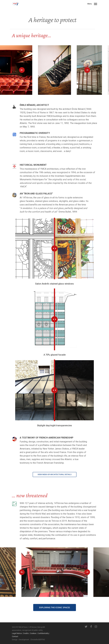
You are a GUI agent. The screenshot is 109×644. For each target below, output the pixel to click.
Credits (26, 633)
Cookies (33, 633)
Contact (15, 636)
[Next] (87, 70)
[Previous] (22, 70)
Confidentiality (43, 633)
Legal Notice (17, 633)
